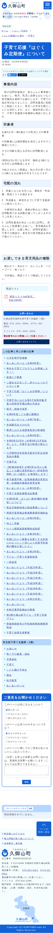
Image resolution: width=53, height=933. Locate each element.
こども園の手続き (16, 670)
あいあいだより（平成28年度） (24, 583)
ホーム (4, 31)
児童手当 (11, 462)
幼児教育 (11, 680)
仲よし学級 (12, 523)
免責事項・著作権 (13, 843)
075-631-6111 (30, 870)
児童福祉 (11, 659)
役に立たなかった (17, 718)
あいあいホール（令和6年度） (24, 435)
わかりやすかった (17, 733)
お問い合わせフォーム (26, 342)
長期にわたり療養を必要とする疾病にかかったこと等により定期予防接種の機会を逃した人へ (27, 543)
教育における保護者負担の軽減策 (25, 430)
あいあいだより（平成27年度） (24, 578)
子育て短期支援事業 (18, 632)
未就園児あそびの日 (18, 425)
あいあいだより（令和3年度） (24, 534)
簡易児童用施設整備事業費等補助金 (27, 513)
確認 (26, 782)
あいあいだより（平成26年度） (24, 572)
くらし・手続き (20, 31)
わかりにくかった (17, 742)
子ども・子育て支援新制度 (22, 557)
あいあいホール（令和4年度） (24, 518)
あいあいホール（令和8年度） (24, 363)
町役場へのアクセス (14, 834)
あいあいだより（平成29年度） (24, 588)
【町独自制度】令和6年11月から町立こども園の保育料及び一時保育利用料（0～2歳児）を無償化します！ (27, 470)
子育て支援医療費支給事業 (22, 493)
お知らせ (11, 648)
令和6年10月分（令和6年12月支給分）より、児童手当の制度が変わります (27, 444)
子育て (31, 36)
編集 (30, 808)
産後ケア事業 (14, 377)
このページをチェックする (15, 808)
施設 (9, 675)
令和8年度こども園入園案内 (22, 414)
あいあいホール (15, 604)
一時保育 (11, 562)
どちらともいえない (18, 714)
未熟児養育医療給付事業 (20, 609)
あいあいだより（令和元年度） (24, 599)
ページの (44, 830)
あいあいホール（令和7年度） (24, 419)
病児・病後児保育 (16, 409)
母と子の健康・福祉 (18, 654)
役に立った (14, 710)
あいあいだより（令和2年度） (24, 551)
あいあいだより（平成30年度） (24, 594)
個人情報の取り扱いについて (19, 838)
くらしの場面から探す (12, 36)
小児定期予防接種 (16, 358)
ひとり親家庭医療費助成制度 (23, 528)
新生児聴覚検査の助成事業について (27, 507)
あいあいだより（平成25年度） (24, 567)
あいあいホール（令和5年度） (24, 488)
